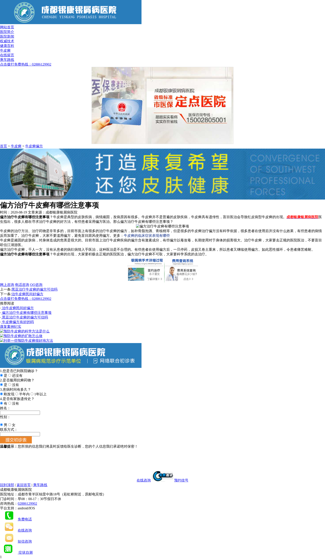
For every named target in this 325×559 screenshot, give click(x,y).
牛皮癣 (5, 50)
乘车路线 (7, 60)
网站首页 (7, 27)
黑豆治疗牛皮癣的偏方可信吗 (34, 289)
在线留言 (7, 55)
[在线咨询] (162, 198)
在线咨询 (144, 480)
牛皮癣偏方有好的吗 (17, 322)
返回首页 (24, 485)
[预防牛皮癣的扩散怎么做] (21, 336)
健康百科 (7, 46)
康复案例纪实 (10, 326)
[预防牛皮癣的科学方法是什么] (25, 331)
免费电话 (25, 519)
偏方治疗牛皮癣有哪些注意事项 (26, 312)
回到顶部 (7, 485)
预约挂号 (181, 480)
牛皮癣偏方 (34, 146)
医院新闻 (7, 36)
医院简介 (7, 32)
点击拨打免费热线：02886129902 (25, 64)
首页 (3, 146)
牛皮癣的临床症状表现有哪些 (147, 235)
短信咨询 (25, 541)
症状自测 (25, 552)
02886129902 (27, 503)
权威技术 (7, 41)
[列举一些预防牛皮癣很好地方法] (26, 340)
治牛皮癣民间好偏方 (27, 294)
